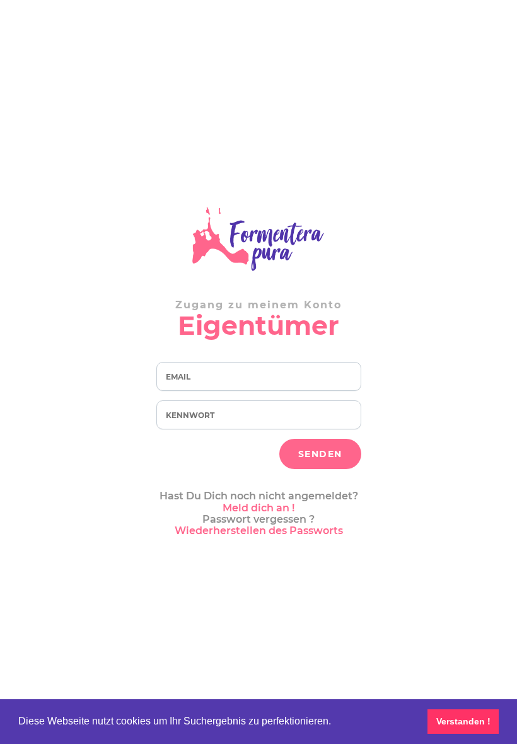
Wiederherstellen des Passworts (259, 531)
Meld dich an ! (258, 508)
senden (320, 454)
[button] (335, 722)
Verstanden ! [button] (463, 721)
